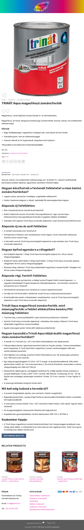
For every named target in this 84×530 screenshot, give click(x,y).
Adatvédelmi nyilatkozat (40, 496)
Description (6, 174)
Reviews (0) (34, 174)
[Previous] (1, 468)
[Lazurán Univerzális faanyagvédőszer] (42, 462)
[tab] (6, 174)
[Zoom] (4, 95)
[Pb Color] (42, 6)
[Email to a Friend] (15, 161)
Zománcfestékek (23, 100)
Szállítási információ (38, 507)
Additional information (20, 174)
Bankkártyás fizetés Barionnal (42, 510)
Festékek (11, 100)
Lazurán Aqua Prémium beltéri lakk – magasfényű (69, 480)
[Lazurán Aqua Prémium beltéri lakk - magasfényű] (69, 462)
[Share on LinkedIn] (23, 161)
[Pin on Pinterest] (19, 161)
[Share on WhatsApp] (3, 161)
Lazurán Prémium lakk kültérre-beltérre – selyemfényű (13, 480)
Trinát (6, 157)
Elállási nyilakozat (37, 504)
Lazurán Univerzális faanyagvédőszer (36, 480)
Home (4, 100)
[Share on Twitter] (11, 161)
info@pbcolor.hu (13, 503)
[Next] (82, 468)
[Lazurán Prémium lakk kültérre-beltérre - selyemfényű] (14, 462)
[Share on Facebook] (7, 161)
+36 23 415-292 (11, 509)
